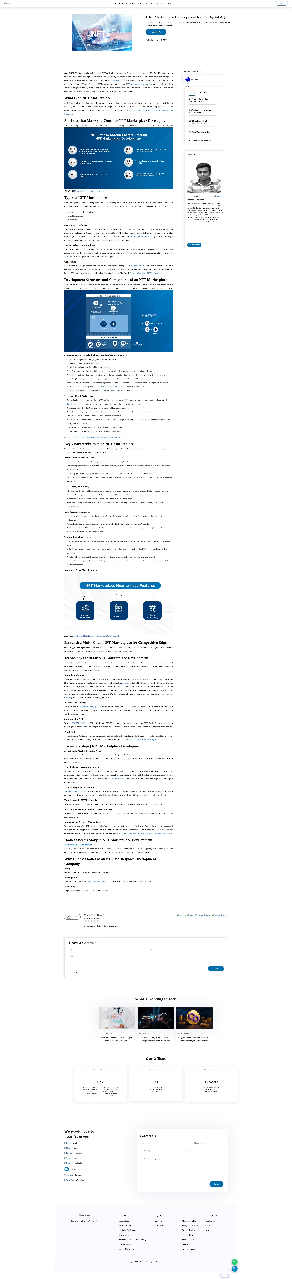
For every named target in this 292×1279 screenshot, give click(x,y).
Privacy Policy (188, 1230)
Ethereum (125, 683)
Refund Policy (188, 1235)
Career (208, 1225)
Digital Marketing (126, 1249)
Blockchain (124, 1235)
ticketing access (136, 266)
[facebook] (181, 915)
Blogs (163, 3)
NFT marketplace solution (139, 237)
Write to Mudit (194, 245)
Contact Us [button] (281, 3)
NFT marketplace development (138, 84)
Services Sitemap (189, 1249)
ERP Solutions (125, 1225)
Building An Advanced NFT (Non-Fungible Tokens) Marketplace (147, 833)
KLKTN (67, 257)
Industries (130, 3)
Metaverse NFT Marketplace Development (90, 191)
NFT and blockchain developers (95, 881)
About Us (154, 3)
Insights (142, 3)
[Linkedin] (216, 915)
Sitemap (185, 1244)
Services (117, 3)
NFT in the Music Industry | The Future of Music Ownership (97, 636)
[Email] (207, 915)
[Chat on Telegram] (235, 1269)
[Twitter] (190, 915)
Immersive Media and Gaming (132, 1239)
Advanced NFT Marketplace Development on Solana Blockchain (98, 437)
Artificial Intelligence (128, 1230)
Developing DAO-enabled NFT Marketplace (140, 740)
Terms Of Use (188, 1239)
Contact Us (156, 32)
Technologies (124, 1221)
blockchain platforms (116, 779)
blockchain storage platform (90, 707)
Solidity (70, 404)
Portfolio (171, 3)
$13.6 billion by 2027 (115, 80)
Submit (216, 1184)
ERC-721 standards (108, 386)
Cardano (67, 698)
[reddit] (224, 915)
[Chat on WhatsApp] (235, 1262)
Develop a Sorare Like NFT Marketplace (145, 273)
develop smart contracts (76, 791)
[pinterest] (199, 915)
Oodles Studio (125, 1244)
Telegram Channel (190, 1225)
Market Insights (189, 1221)
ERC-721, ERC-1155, (80, 723)
